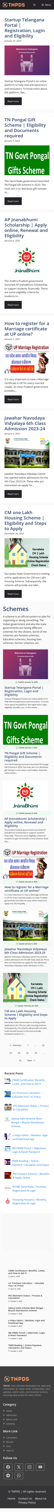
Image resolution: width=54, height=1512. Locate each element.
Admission (11, 1415)
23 (10, 1052)
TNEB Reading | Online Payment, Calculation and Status (25, 1346)
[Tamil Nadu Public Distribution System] (14, 5)
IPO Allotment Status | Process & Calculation (25, 1297)
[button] (34, 5)
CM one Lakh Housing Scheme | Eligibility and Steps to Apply (26, 1014)
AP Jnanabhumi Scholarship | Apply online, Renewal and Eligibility (25, 822)
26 (36, 1052)
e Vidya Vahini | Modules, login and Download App (26, 1321)
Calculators (11, 1437)
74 (20, 1060)
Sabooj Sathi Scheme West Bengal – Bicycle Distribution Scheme (27, 1122)
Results (10, 1441)
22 (43, 1045)
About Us (40, 1498)
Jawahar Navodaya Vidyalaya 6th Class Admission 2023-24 (25, 951)
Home (9, 1410)
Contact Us (25, 1498)
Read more (13, 101)
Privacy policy (27, 1502)
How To (10, 1450)
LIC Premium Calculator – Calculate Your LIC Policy (26, 1284)
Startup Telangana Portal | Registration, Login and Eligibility (24, 691)
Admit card (11, 1419)
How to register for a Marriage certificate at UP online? (26, 889)
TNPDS (15, 1491)
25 (27, 1052)
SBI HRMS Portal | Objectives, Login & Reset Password (26, 1334)
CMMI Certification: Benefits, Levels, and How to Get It (26, 1272)
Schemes (10, 1423)
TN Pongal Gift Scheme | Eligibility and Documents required (23, 756)
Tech (8, 1446)
